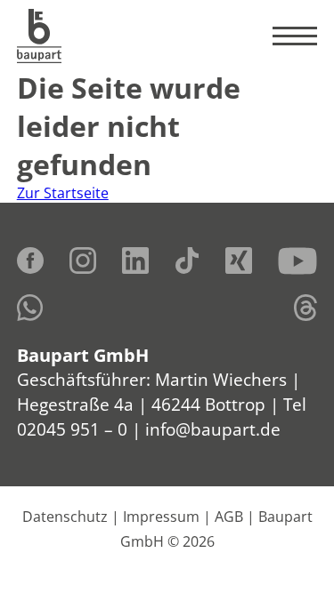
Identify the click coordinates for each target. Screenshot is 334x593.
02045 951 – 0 (72, 429)
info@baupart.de (213, 429)
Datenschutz (65, 516)
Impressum (161, 516)
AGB (229, 516)
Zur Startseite (63, 193)
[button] (32, 561)
